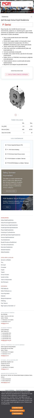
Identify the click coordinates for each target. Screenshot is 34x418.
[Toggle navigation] (30, 4)
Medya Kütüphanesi (6, 298)
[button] (16, 115)
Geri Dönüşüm (4, 282)
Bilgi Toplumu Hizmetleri (7, 305)
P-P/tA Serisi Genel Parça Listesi (15, 154)
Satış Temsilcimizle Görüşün (18, 74)
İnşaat (2, 269)
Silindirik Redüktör (5, 249)
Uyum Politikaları (9, 390)
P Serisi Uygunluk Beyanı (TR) (14, 145)
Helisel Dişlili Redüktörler (7, 220)
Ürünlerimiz (8, 11)
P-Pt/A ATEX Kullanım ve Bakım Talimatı (17, 163)
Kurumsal (4, 286)
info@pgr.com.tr (5, 323)
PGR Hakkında (4, 288)
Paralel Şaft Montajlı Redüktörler (9, 227)
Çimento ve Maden (6, 260)
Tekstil (2, 272)
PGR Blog (3, 300)
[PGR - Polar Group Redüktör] (6, 4)
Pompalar (3, 267)
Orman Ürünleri (5, 274)
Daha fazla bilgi (10, 191)
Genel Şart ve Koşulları (22, 390)
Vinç (2, 262)
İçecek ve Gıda (4, 277)
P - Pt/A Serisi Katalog (12, 149)
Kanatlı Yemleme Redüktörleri (9, 242)
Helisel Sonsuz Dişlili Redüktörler (9, 225)
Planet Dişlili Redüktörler (7, 230)
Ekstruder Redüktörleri (7, 247)
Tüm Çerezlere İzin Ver (17, 410)
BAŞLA (7, 207)
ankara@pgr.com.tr (5, 382)
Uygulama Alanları (7, 257)
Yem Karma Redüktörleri (7, 244)
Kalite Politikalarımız (6, 291)
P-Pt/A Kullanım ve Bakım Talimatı (15, 158)
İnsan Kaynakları (5, 293)
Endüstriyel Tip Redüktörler (8, 232)
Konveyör (3, 265)
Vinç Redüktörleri (5, 240)
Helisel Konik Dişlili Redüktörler (9, 222)
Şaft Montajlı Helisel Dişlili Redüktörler (10, 235)
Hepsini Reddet (17, 413)
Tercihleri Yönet (17, 407)
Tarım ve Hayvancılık (6, 279)
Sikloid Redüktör (5, 252)
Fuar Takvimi (4, 303)
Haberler (3, 296)
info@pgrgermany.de (6, 340)
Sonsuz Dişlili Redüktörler (7, 237)
